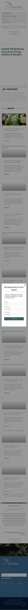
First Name (7, 307)
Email (5, 301)
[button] (24, 285)
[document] (14, 305)
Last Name (7, 312)
